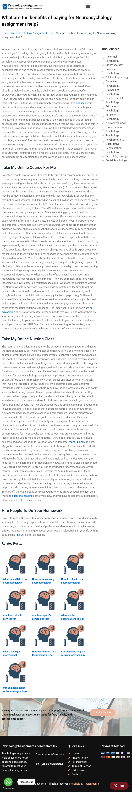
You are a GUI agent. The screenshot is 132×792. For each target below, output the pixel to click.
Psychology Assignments (84, 783)
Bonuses (81, 103)
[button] (88, 6)
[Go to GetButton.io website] (8, 788)
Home (5, 33)
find (18, 534)
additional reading (22, 495)
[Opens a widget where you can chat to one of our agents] (119, 786)
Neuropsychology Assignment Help (32, 33)
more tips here (77, 441)
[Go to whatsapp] (8, 782)
